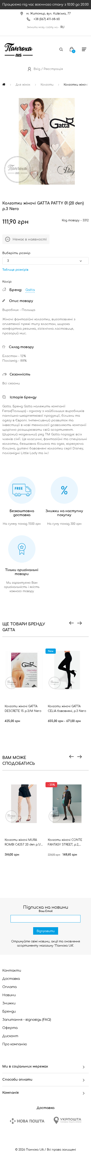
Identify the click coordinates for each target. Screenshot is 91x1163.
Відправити (46, 931)
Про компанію (14, 1044)
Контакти (11, 970)
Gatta (30, 290)
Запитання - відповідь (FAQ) (26, 1019)
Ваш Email (45, 911)
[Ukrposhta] (67, 1120)
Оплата (9, 987)
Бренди (9, 1011)
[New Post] (27, 1121)
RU (62, 27)
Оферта (10, 1028)
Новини (9, 995)
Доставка (11, 979)
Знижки (8, 1003)
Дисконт (10, 1036)
